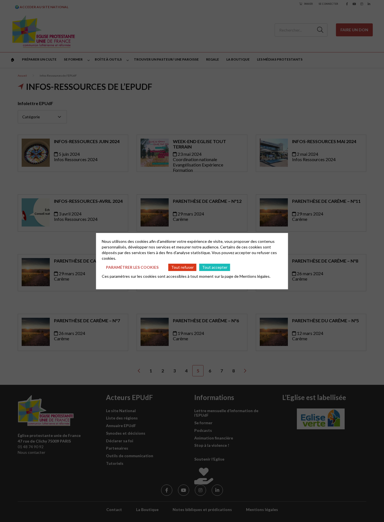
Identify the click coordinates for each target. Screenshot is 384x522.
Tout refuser (182, 267)
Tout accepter (214, 267)
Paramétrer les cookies (132, 267)
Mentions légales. (255, 276)
